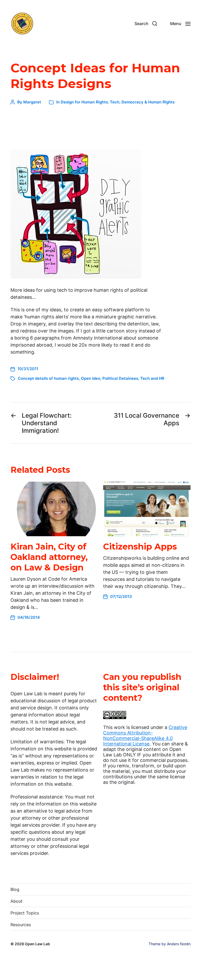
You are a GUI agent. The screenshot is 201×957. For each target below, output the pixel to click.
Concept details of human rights (48, 378)
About (16, 901)
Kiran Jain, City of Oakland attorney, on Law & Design (49, 557)
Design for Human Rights (84, 102)
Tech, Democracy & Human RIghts (142, 102)
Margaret (32, 102)
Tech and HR (152, 378)
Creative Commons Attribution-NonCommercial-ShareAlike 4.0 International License (145, 735)
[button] (146, 23)
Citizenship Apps (140, 546)
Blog (14, 889)
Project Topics (24, 912)
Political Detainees (120, 378)
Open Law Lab (37, 944)
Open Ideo (90, 378)
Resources (20, 924)
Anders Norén (179, 944)
